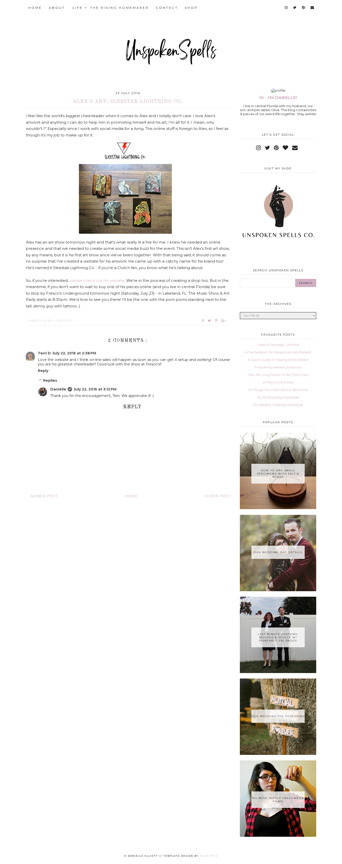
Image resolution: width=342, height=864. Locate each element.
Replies (50, 380)
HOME (35, 8)
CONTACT (167, 8)
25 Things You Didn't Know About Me (278, 390)
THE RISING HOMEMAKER (119, 8)
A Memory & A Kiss (278, 382)
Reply (43, 370)
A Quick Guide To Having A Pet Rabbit (278, 360)
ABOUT (57, 8)
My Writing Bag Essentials (278, 397)
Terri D (44, 353)
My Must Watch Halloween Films (278, 799)
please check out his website (96, 280)
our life (64, 320)
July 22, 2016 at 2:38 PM (74, 353)
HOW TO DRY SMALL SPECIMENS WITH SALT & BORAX (278, 474)
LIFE (79, 8)
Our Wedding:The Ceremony (278, 716)
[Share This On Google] (224, 320)
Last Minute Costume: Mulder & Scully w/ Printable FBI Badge (278, 637)
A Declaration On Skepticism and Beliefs (278, 352)
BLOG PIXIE (209, 855)
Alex (48, 320)
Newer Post (44, 496)
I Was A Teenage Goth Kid (278, 345)
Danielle (58, 389)
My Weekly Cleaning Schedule (278, 405)
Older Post (218, 496)
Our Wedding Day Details (278, 552)
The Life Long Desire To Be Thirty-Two (278, 375)
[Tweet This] (210, 320)
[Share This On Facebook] (203, 320)
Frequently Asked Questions (278, 367)
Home (131, 496)
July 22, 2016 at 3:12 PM (95, 389)
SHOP (191, 8)
